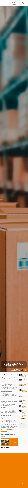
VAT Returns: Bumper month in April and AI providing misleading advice (24, 390)
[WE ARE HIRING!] (21, 369)
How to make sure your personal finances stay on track (24, 384)
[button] (4, 3)
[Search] (25, 421)
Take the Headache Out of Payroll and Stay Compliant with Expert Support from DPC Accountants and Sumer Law (24, 412)
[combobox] (22, 421)
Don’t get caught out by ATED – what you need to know (24, 396)
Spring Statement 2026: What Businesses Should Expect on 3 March (24, 401)
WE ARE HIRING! (17, 369)
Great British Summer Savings (24, 380)
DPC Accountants (5, 374)
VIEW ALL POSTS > (23, 426)
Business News (9, 374)
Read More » (23, 387)
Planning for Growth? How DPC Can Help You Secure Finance (24, 375)
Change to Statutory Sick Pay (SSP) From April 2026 (24, 406)
